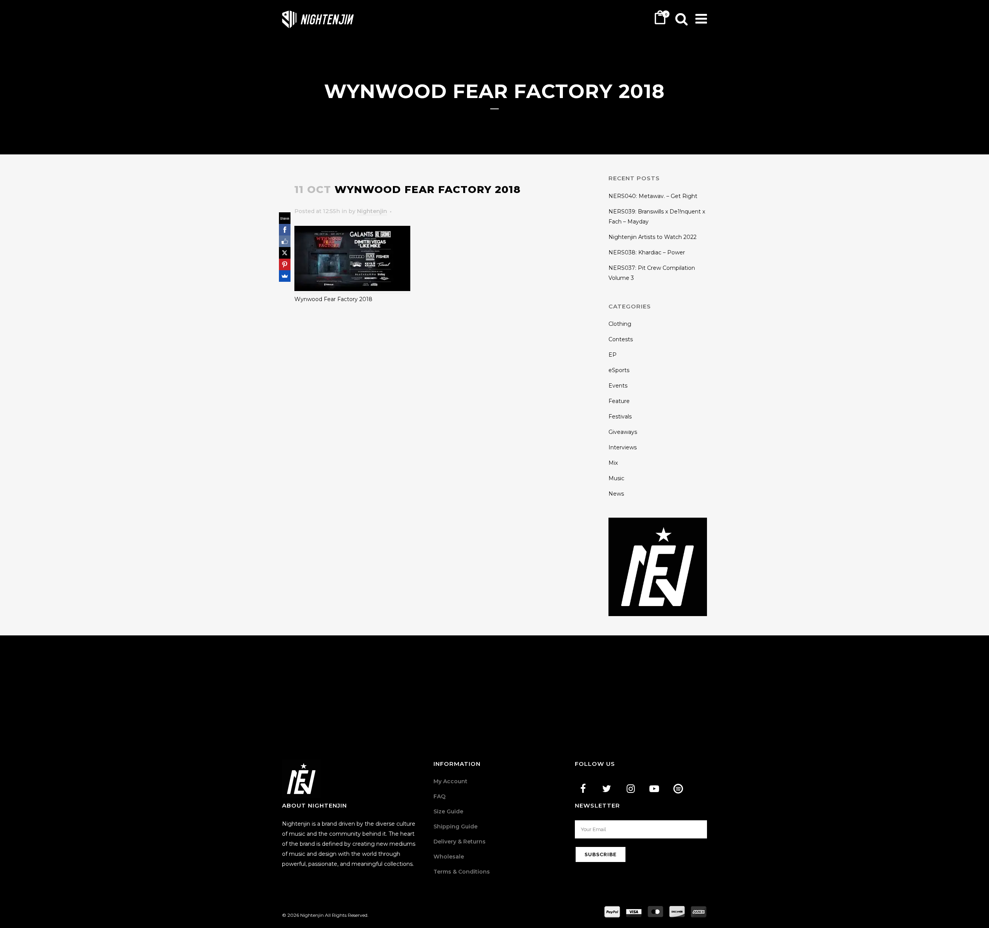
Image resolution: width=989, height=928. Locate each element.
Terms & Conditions (461, 871)
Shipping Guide (455, 826)
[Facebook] (285, 229)
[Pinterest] (285, 264)
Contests (620, 339)
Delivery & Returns (459, 841)
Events (617, 385)
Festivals (620, 416)
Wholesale (448, 856)
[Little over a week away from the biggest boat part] (741, 681)
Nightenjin (372, 211)
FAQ (439, 796)
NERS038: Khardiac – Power (646, 252)
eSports (618, 370)
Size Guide (448, 811)
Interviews (622, 447)
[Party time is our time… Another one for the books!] (82, 681)
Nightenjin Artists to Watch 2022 (652, 237)
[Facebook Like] (285, 241)
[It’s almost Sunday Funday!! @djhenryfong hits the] (247, 681)
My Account (450, 781)
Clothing (619, 323)
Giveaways (622, 431)
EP (612, 354)
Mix (613, 462)
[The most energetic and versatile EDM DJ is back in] (906, 681)
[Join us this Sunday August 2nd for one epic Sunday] (576, 681)
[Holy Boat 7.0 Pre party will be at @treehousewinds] (412, 681)
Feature (619, 401)
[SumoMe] (285, 276)
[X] (285, 253)
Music (616, 478)
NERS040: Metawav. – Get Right (652, 196)
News (616, 493)
